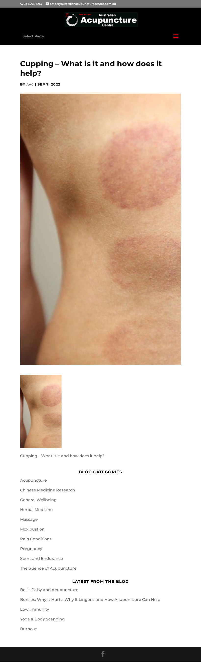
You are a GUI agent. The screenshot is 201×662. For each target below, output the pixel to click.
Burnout (28, 629)
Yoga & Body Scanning (42, 619)
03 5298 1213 (33, 4)
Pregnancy (31, 548)
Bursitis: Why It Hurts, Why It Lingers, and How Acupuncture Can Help (90, 599)
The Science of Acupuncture (48, 568)
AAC (30, 84)
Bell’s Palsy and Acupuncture (49, 589)
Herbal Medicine (36, 509)
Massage (29, 519)
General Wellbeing (38, 500)
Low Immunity (34, 609)
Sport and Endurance (41, 558)
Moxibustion (32, 529)
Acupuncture (33, 480)
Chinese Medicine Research (47, 490)
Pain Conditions (35, 539)
